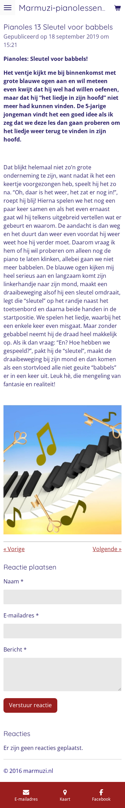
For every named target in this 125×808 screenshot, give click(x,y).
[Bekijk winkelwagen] (117, 7)
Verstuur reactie (30, 705)
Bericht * (15, 649)
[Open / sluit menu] (7, 7)
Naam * (13, 581)
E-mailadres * (21, 615)
